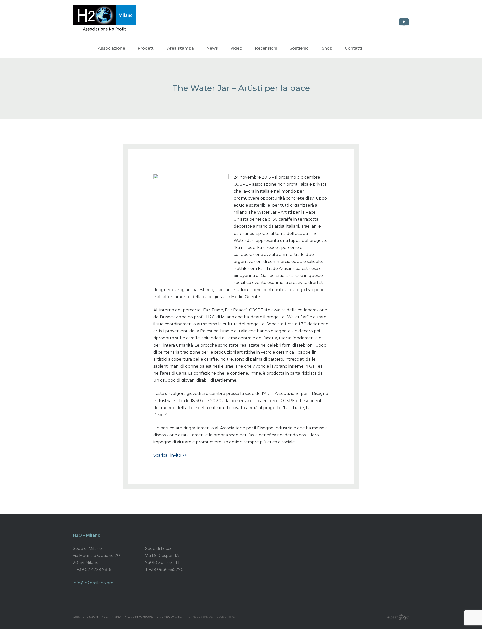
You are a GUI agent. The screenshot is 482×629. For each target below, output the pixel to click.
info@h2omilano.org (93, 583)
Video (236, 48)
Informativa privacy (199, 616)
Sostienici (299, 48)
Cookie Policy (226, 616)
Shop (327, 48)
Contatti (353, 48)
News (212, 48)
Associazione (111, 48)
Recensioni (266, 48)
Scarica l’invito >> (170, 455)
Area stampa (180, 48)
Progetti (146, 48)
